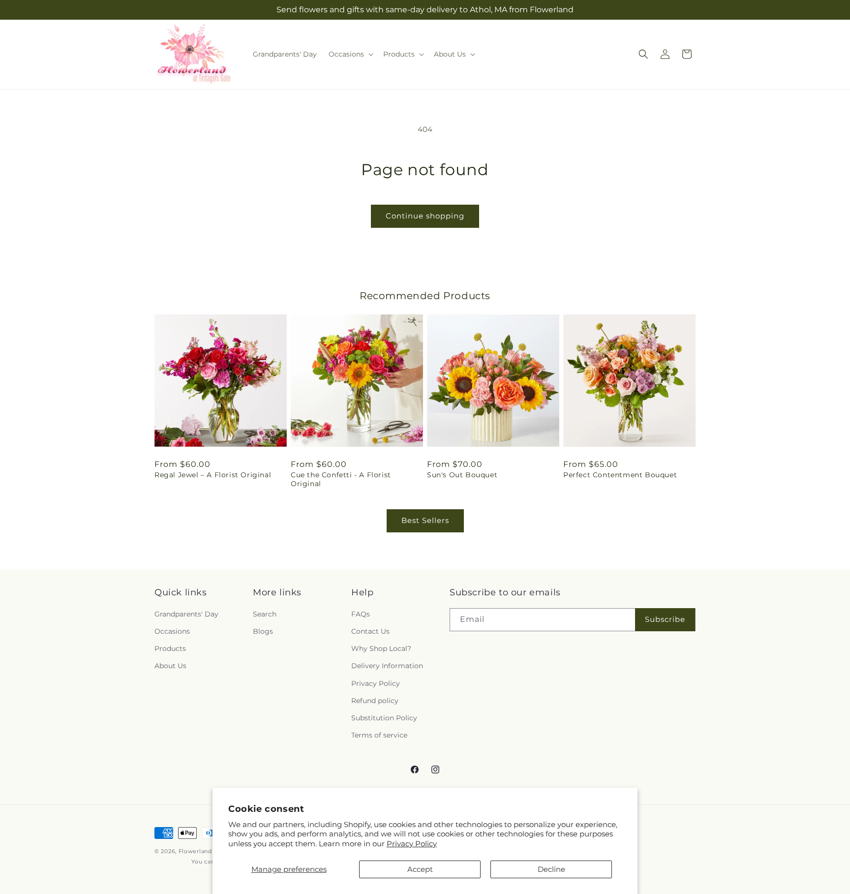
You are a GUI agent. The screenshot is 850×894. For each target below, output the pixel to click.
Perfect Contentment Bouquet (620, 474)
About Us (170, 666)
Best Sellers (425, 520)
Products (170, 649)
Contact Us (370, 631)
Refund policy (374, 700)
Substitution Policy (384, 717)
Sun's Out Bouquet (462, 474)
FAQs (360, 614)
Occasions (172, 631)
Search (264, 614)
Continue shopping (425, 215)
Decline (551, 869)
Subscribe (665, 619)
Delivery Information (387, 666)
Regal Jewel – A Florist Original (212, 474)
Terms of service (379, 735)
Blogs (263, 631)
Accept (420, 869)
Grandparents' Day (186, 614)
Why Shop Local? (381, 649)
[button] (350, 54)
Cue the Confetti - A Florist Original (341, 479)
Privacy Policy (412, 843)
